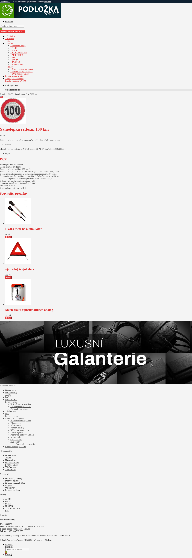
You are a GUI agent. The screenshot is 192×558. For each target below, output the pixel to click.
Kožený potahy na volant (22, 69)
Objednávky (10, 488)
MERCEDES (17, 55)
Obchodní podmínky (13, 478)
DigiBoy (48, 540)
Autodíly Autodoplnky (14, 78)
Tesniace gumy (16, 432)
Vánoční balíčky (17, 428)
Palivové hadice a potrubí (20, 421)
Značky (10, 43)
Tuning (8, 458)
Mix (8, 41)
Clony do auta (16, 439)
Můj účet (9, 485)
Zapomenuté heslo (12, 490)
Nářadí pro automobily (19, 430)
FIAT (14, 57)
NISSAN (9, 506)
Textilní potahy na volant (22, 71)
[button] (1, 97)
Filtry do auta (15, 423)
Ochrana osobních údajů (15, 483)
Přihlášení (9, 21)
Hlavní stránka (5, 2)
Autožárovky (15, 437)
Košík (8, 555)
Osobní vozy (12, 36)
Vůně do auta (17, 64)
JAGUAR (16, 62)
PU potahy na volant (20, 74)
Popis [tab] (7, 153)
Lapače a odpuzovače (14, 76)
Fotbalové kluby (18, 46)
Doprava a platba (12, 481)
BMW (14, 50)
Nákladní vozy (11, 392)
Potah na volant (11, 465)
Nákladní (10, 38)
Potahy (10, 67)
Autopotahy (15, 442)
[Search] (1, 29)
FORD (15, 60)
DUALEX (40, 149)
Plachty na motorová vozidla (22, 435)
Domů (2, 94)
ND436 (10, 94)
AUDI (14, 48)
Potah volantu (11, 402)
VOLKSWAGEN (19, 53)
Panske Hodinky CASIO (15, 81)
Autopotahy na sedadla (25, 444)
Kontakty (47, 2)
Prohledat (9, 547)
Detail (8, 237)
